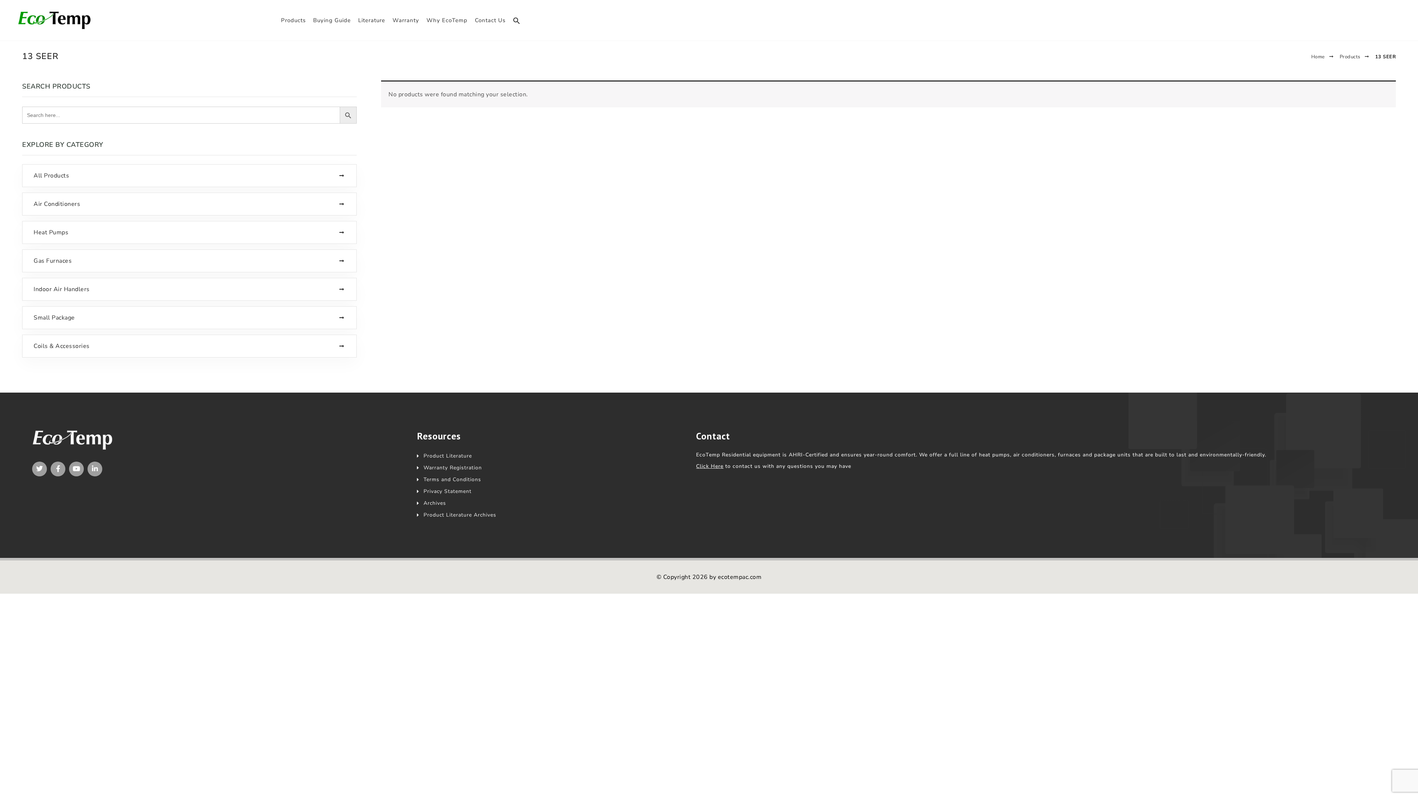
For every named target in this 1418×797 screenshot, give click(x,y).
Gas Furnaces (53, 261)
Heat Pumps (51, 232)
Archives (435, 503)
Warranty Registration (453, 467)
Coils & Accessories (62, 346)
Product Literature (448, 455)
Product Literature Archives (460, 514)
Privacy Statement (448, 491)
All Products (51, 176)
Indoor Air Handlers (62, 289)
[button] (516, 20)
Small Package (54, 318)
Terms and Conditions (452, 479)
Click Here (709, 466)
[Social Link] (39, 469)
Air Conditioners (57, 204)
